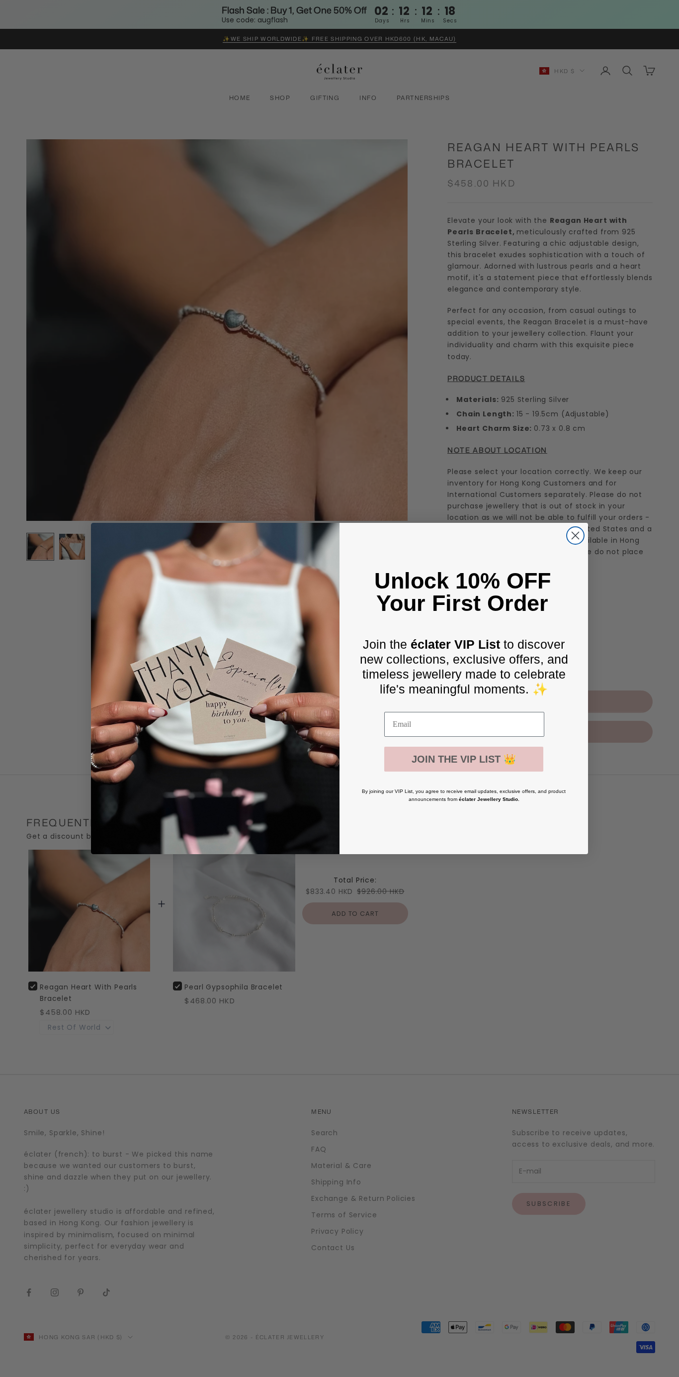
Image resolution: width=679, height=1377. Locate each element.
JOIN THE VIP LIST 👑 (464, 759)
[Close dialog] (575, 535)
